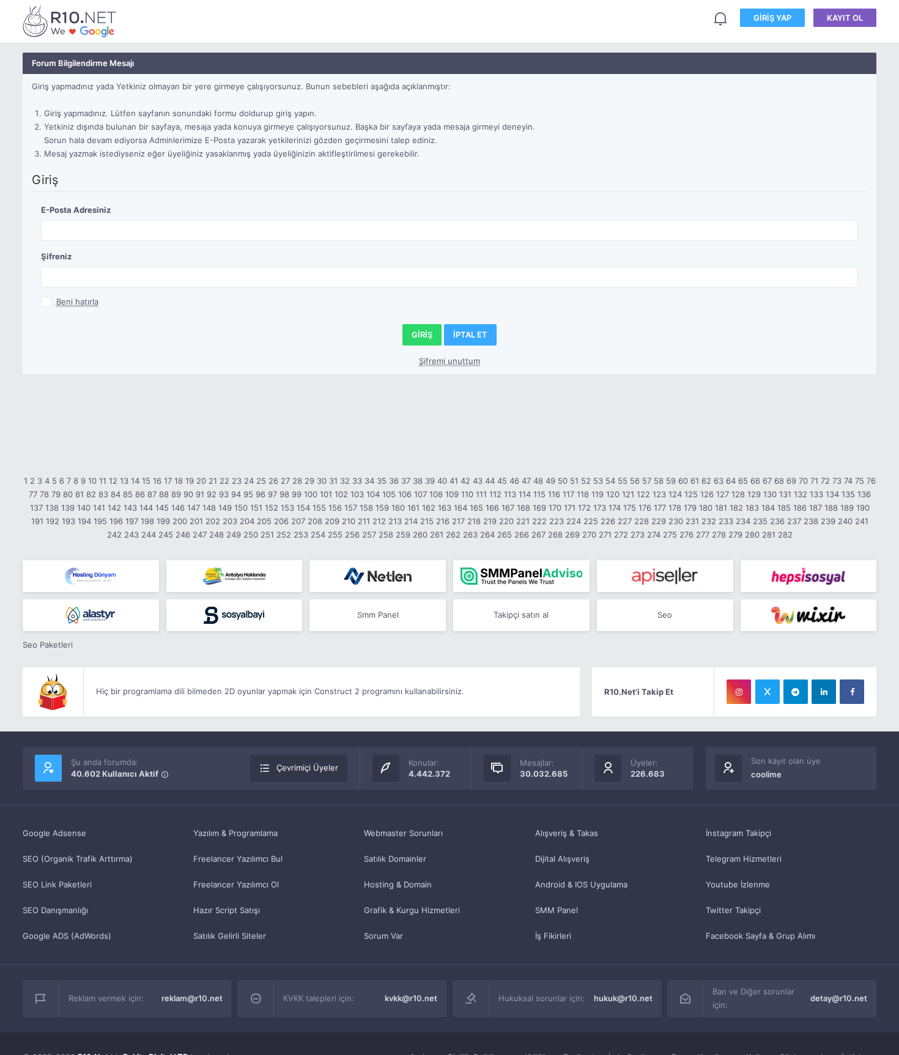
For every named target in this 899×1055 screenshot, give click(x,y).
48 (538, 481)
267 (538, 534)
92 (211, 494)
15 (146, 481)
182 (736, 508)
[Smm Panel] (665, 576)
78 (44, 494)
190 (863, 508)
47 (526, 481)
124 (675, 494)
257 (369, 534)
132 (800, 494)
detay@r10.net (838, 998)
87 (152, 494)
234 (743, 521)
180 (705, 508)
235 (760, 521)
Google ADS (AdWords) (67, 936)
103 (357, 494)
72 (825, 481)
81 (79, 494)
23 (237, 481)
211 (364, 521)
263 (470, 534)
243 (131, 534)
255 (335, 534)
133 (816, 494)
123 (659, 494)
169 (539, 508)
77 (33, 494)
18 (178, 481)
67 (767, 481)
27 (285, 481)
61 (694, 481)
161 (413, 508)
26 (273, 481)
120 (613, 494)
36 (394, 481)
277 (702, 534)
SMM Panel (556, 910)
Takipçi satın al (521, 615)
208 (315, 521)
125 (691, 494)
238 (811, 521)
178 (674, 508)
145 (162, 508)
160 (398, 508)
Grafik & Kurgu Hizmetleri (412, 910)
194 (84, 521)
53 (598, 481)
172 (584, 508)
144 (146, 508)
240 (845, 521)
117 (568, 494)
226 (608, 521)
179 (690, 508)
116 (554, 494)
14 (135, 481)
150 (241, 508)
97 (272, 494)
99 (297, 494)
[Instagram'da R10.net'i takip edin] (739, 691)
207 (298, 521)
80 (68, 494)
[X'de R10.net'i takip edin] (767, 691)
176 (644, 508)
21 (213, 481)
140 (84, 508)
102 (341, 494)
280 (752, 534)
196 (116, 521)
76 (871, 481)
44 (490, 481)
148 (209, 508)
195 (100, 521)
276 (686, 534)
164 (460, 508)
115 (539, 494)
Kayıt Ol (845, 18)
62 (706, 481)
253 (301, 534)
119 (597, 494)
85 (128, 494)
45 (502, 481)
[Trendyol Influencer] (809, 615)
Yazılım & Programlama (235, 833)
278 (719, 534)
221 (523, 521)
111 (481, 494)
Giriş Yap (772, 18)
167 (507, 508)
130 (770, 494)
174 (615, 508)
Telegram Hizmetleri (744, 859)
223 (556, 521)
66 (755, 481)
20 (201, 481)
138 (52, 508)
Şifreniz (56, 256)
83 (103, 494)
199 (163, 521)
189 (847, 508)
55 (622, 481)
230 (675, 521)
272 (621, 534)
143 (130, 508)
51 (574, 481)
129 (754, 494)
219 (490, 521)
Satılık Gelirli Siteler (229, 936)
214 (411, 521)
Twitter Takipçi (733, 910)
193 (68, 521)
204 (247, 521)
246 (183, 534)
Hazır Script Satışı (226, 910)
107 (420, 494)
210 (348, 521)
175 (629, 508)
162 (428, 508)
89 (176, 494)
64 (731, 481)
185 (784, 508)
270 (589, 534)
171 (569, 508)
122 (643, 494)
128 (738, 494)
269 (572, 534)
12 (113, 481)
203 (230, 521)
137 (36, 508)
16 (157, 481)
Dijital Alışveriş (562, 859)
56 (635, 481)
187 (815, 508)
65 (743, 481)
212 (379, 521)
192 (52, 521)
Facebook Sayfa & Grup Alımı (760, 936)
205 (264, 521)
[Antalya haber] (234, 576)
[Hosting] (91, 576)
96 (260, 494)
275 (670, 534)
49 (550, 481)
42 (465, 481)
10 (92, 481)
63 (718, 481)
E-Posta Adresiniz (76, 210)
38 (418, 481)
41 (454, 481)
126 (707, 494)
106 (405, 494)
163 (444, 508)
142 (114, 508)
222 (539, 521)
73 (837, 481)
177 (660, 508)
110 (467, 494)
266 (521, 534)
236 (777, 521)
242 (114, 534)
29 (309, 481)
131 (785, 494)
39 (430, 481)
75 (859, 481)
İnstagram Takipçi (738, 833)
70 (803, 481)
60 (683, 481)
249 (233, 534)
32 (345, 481)
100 (310, 494)
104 (373, 494)
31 (333, 481)
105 (389, 494)
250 (250, 534)
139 (68, 508)
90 (188, 494)
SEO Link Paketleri (57, 884)
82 (91, 494)
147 (193, 508)
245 (165, 534)
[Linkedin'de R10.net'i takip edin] (824, 691)
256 (352, 534)
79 (56, 494)
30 (322, 481)
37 (405, 481)
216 (443, 521)
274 (653, 534)
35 (382, 481)
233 (726, 521)
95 (248, 494)
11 (102, 481)
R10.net (71, 20)
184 (768, 508)
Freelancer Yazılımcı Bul (238, 859)
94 (236, 494)
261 (436, 534)
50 (563, 481)
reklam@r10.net (192, 998)
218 (474, 521)
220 (506, 521)
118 (583, 494)
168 (523, 508)
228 (641, 521)
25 (261, 481)
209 (332, 521)
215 (427, 521)
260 (420, 534)
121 (628, 494)
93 (224, 494)
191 (37, 521)
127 (722, 494)
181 (721, 508)
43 (478, 481)
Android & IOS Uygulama (581, 884)
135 (848, 494)
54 (610, 481)
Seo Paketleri (48, 645)
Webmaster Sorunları (403, 833)
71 (814, 481)
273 (638, 534)
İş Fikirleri (553, 936)
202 (212, 521)
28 (297, 481)
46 (514, 481)
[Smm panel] (521, 576)
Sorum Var (383, 936)
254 (318, 534)
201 (196, 521)
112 (495, 494)
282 (785, 534)
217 (458, 521)
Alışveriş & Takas (566, 833)
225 (590, 521)
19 (189, 481)
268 (555, 534)
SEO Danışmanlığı (55, 910)
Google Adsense (54, 833)
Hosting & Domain (398, 884)
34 (369, 481)
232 (708, 521)
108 (436, 494)
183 (752, 508)
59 (671, 481)
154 (303, 508)
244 (148, 534)
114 (525, 494)
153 (287, 508)
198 (147, 521)
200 (179, 521)
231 (692, 521)
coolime (766, 774)
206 (281, 521)
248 (216, 534)
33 (357, 481)
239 (828, 521)
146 (178, 508)
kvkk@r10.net (411, 998)
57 (646, 481)
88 (164, 494)
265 (504, 534)
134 (832, 494)
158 (366, 508)
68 (779, 481)
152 (271, 508)
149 (225, 508)
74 (848, 481)
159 (382, 508)
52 (586, 481)
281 (768, 534)
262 (453, 534)
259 (403, 534)
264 (487, 534)
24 (249, 481)
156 (335, 508)
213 (395, 521)
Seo (664, 615)
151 (256, 508)
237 (794, 521)
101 (326, 494)
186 (800, 508)
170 (555, 508)
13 (124, 481)
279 (735, 534)
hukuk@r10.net (623, 998)
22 (224, 481)
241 (861, 521)
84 (115, 494)
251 (267, 534)
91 (200, 494)
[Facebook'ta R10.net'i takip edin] (852, 691)
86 (140, 494)
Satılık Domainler (395, 859)
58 (659, 481)
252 (283, 534)
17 (168, 481)
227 (625, 521)
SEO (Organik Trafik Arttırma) (78, 859)
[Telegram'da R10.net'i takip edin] (795, 691)
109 (452, 494)
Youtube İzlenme (738, 884)
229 (658, 521)
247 (200, 534)
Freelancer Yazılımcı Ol (236, 884)
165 (476, 508)
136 (864, 494)
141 (99, 508)
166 (492, 508)
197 (131, 521)
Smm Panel (378, 615)
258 (386, 534)
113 (510, 494)
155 (319, 508)
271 (605, 534)
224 (573, 521)
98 (284, 494)
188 (831, 508)
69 (791, 481)
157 (350, 508)
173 (599, 508)
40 (442, 481)
